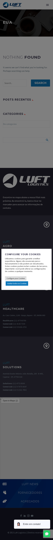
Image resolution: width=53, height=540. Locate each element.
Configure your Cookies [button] (16, 278)
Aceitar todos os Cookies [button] (16, 283)
